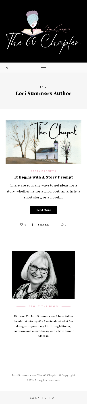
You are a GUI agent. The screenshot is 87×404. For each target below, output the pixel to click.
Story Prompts (43, 171)
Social (7, 67)
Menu (43, 67)
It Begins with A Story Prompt (43, 177)
